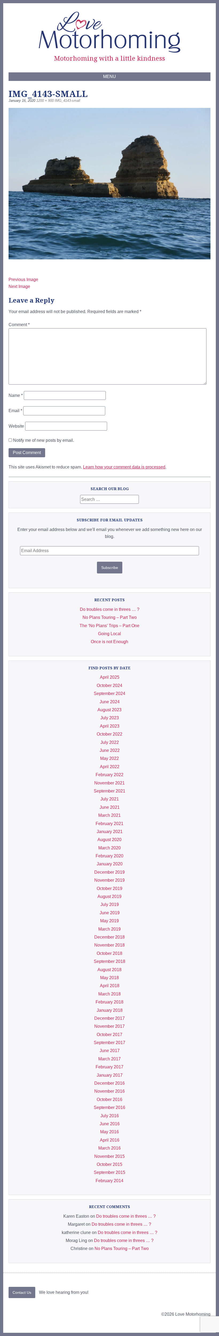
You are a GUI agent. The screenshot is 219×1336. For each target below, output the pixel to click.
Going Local (109, 633)
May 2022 (109, 758)
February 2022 (109, 774)
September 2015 (109, 1172)
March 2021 (109, 815)
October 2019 (109, 888)
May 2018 (109, 977)
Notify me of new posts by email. (43, 440)
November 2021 (109, 783)
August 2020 (109, 839)
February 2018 (109, 1002)
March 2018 (109, 994)
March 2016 (109, 1148)
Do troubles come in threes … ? (109, 609)
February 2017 (109, 1067)
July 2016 (109, 1116)
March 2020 (109, 848)
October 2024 (109, 685)
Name (16, 395)
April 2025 (109, 677)
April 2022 (109, 766)
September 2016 (109, 1107)
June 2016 (110, 1124)
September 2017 (109, 1042)
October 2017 (109, 1034)
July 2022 (109, 742)
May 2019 (109, 921)
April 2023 (109, 726)
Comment (19, 324)
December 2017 (109, 1018)
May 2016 (109, 1132)
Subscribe (109, 567)
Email (15, 410)
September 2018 (109, 961)
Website (16, 426)
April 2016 (109, 1140)
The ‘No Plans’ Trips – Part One (109, 625)
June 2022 (110, 750)
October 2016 (109, 1099)
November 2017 (109, 1026)
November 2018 (109, 945)
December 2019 (109, 872)
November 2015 (109, 1156)
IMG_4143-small (67, 101)
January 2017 (110, 1075)
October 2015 (109, 1164)
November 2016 (109, 1091)
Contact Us (22, 1292)
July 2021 (109, 799)
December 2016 (109, 1083)
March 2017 (109, 1059)
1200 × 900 (45, 101)
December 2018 (109, 937)
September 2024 (109, 693)
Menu (109, 76)
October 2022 (109, 734)
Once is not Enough (109, 641)
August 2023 (109, 710)
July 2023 (109, 718)
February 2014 (109, 1180)
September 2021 (109, 791)
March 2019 (109, 929)
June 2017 (110, 1050)
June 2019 (110, 913)
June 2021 (110, 807)
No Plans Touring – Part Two (110, 617)
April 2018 (109, 985)
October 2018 (109, 953)
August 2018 (109, 969)
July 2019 (109, 904)
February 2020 (109, 856)
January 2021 (110, 831)
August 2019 (109, 896)
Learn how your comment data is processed (124, 467)
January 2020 (110, 864)
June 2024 (110, 702)
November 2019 (109, 880)
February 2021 (109, 823)
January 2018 (110, 1010)
